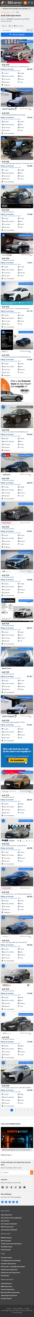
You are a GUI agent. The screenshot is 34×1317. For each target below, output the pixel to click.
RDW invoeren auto (7, 1227)
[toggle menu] (32, 2)
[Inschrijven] (31, 1172)
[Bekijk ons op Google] (20, 1187)
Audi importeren (6, 1283)
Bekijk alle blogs (6, 1155)
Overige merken (6, 1298)
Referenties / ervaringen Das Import (13, 1266)
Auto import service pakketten (11, 1218)
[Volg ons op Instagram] (7, 1187)
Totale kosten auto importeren (11, 1244)
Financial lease (6, 1250)
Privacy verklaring (18, 1308)
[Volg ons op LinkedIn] (2, 1187)
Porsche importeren (7, 1289)
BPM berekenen (6, 1238)
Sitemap (8, 1308)
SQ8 (9, 26)
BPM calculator (6, 1241)
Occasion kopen (6, 1257)
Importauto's (5, 1221)
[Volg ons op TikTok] (15, 1187)
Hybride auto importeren (9, 1269)
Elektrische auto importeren (10, 1272)
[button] (2, 1139)
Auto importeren (6, 1215)
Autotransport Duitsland (9, 1230)
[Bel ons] (25, 2)
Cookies (27, 1308)
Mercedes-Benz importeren (10, 1292)
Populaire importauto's (8, 1263)
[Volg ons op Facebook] (11, 1187)
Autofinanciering (6, 1247)
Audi (3, 26)
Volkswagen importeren (9, 1295)
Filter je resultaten (18, 34)
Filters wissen (19, 26)
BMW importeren (6, 1286)
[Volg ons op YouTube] (24, 1187)
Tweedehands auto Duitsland (11, 1260)
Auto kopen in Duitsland (9, 1224)
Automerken (5, 1275)
